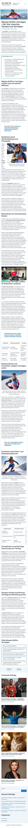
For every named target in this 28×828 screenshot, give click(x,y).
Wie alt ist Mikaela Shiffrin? (9, 646)
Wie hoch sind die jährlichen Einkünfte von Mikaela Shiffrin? (13, 650)
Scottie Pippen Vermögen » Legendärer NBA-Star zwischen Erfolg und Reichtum (13, 699)
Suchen (3, 788)
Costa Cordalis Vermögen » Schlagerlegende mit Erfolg (13, 801)
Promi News (3, 701)
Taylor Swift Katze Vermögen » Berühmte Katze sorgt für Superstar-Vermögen (13, 753)
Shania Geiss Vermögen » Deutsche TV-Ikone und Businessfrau (12, 781)
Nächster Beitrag (19, 669)
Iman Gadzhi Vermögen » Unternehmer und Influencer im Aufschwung (14, 444)
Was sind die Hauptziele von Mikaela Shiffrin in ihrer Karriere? (12, 658)
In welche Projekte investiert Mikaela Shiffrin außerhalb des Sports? (12, 663)
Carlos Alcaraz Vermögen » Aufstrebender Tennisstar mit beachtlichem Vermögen (13, 726)
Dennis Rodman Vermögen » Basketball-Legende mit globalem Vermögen (12, 335)
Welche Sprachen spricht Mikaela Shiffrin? (13, 654)
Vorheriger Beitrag (9, 669)
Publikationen (4, 820)
